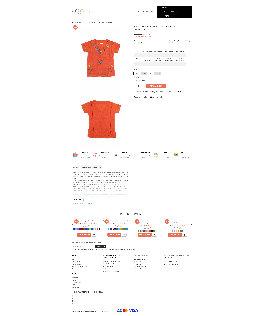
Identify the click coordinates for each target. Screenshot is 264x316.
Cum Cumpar (76, 262)
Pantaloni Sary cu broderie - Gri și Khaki (117, 221)
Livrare (74, 269)
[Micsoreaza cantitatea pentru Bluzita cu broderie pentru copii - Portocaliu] (135, 86)
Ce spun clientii (76, 283)
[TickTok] (72, 301)
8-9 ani (151, 74)
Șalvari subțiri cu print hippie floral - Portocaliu (177, 222)
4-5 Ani (144, 74)
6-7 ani (158, 74)
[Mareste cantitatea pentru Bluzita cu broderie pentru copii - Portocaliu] (141, 86)
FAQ (73, 259)
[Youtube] (72, 298)
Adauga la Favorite (141, 97)
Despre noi (75, 278)
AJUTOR (74, 255)
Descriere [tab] (76, 167)
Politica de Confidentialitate (126, 249)
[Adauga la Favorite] (94, 235)
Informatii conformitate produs (82, 203)
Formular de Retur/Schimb (80, 266)
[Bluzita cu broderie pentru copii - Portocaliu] (101, 56)
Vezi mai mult (78, 199)
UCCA (74, 273)
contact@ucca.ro (173, 264)
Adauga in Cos (156, 86)
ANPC (104, 269)
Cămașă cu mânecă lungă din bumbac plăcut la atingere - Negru (147, 222)
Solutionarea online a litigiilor (111, 271)
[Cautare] (113, 12)
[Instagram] (72, 303)
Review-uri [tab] (97, 167)
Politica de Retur (77, 264)
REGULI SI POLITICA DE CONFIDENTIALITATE (111, 256)
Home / (74, 22)
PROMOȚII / (81, 22)
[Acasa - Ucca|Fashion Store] (78, 11)
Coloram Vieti (76, 287)
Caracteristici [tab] (86, 167)
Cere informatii (157, 97)
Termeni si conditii (108, 266)
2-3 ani (137, 74)
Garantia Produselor (109, 264)
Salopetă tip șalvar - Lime (86, 221)
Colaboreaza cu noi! (78, 285)
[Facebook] (72, 296)
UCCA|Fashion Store (140, 30)
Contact (74, 280)
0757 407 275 (172, 262)
